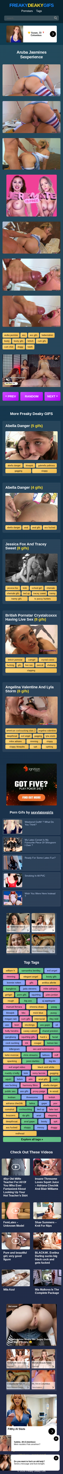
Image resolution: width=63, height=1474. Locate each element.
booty (7, 341)
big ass (28, 1000)
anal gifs (36, 527)
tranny (52, 593)
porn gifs (21, 994)
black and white (46, 1067)
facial (55, 1037)
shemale (51, 588)
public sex (10, 1091)
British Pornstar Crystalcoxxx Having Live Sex (31, 617)
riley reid (53, 1018)
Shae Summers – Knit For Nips (46, 1224)
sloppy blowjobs (17, 746)
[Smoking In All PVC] (13, 880)
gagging (18, 471)
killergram (14, 1049)
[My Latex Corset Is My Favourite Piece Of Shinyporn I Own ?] (13, 845)
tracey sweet (39, 593)
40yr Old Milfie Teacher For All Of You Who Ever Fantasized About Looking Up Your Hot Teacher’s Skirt (15, 1187)
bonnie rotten (14, 982)
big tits (52, 1061)
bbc (24, 1012)
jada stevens (29, 988)
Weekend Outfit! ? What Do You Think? (39, 823)
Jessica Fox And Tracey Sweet (25, 546)
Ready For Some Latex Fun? (40, 857)
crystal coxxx (47, 659)
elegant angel (31, 976)
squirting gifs (28, 1037)
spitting (49, 746)
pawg (54, 1006)
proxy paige (39, 1091)
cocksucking (25, 1109)
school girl (37, 588)
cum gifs (42, 341)
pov (55, 1103)
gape (44, 1103)
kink (25, 588)
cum (55, 1079)
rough (11, 1000)
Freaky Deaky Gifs (36, 1471)
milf (56, 1055)
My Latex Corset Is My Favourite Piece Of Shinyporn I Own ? (40, 842)
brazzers (10, 1115)
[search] (55, 18)
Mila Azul (9, 1289)
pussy (54, 1012)
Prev (10, 396)
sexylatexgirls (42, 812)
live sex (29, 665)
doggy (20, 347)
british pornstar (15, 659)
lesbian (11, 1097)
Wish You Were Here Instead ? (40, 894)
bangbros (11, 988)
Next (52, 396)
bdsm (20, 1079)
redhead (19, 1133)
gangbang (10, 1037)
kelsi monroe (11, 1055)
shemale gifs (13, 593)
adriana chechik (14, 1103)
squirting (36, 994)
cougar (37, 1043)
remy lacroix (38, 1073)
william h (10, 970)
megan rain (11, 1018)
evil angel (25, 736)
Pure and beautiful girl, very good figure (15, 1256)
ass (24, 335)
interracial (39, 1018)
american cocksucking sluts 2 (20, 730)
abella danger (14, 465)
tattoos (46, 1055)
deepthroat (12, 736)
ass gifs (33, 335)
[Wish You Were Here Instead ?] (13, 898)
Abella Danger (24, 426)
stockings (30, 1025)
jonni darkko (32, 1061)
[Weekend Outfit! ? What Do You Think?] (13, 827)
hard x (43, 1037)
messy (40, 1127)
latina (32, 1103)
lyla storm (50, 736)
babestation (47, 335)
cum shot (8, 347)
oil (56, 1025)
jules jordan (52, 994)
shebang (51, 665)
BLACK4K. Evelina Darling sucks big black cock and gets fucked (47, 1257)
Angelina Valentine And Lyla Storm (29, 689)
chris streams (30, 1055)
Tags (39, 11)
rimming (34, 741)
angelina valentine (47, 730)
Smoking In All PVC (35, 875)
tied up (26, 593)
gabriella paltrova (46, 465)
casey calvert (30, 1031)
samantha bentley (31, 970)
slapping (31, 670)
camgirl (31, 659)
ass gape (45, 1025)
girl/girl (8, 994)
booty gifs (18, 341)
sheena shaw (37, 1006)
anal (26, 527)
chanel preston (50, 1031)
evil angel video (17, 1067)
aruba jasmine (11, 335)
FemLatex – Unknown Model (13, 1224)
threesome (32, 1097)
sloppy (44, 471)
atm (31, 1079)
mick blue (38, 1012)
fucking (10, 665)
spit (35, 746)
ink (26, 1043)
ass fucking (11, 1085)
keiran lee (52, 1043)
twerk (30, 347)
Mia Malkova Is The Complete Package (47, 1291)
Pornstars (27, 11)
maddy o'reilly (12, 1073)
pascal (40, 665)
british (30, 341)
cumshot (9, 1109)
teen (16, 1025)
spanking (12, 1061)
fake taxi (53, 1109)
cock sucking (12, 1043)
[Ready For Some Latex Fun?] (13, 862)
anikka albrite (49, 982)
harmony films (30, 1085)
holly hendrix (11, 1031)
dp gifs (25, 1115)
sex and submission (43, 1049)
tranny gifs (16, 598)
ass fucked (49, 527)
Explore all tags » (32, 1139)
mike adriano (15, 741)
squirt (8, 1079)
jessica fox (12, 588)
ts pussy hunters (42, 598)
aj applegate (48, 1000)
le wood (54, 1091)
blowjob (29, 465)
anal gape (29, 1121)
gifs (19, 665)
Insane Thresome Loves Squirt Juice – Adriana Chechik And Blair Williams (47, 1183)
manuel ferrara (14, 1006)
